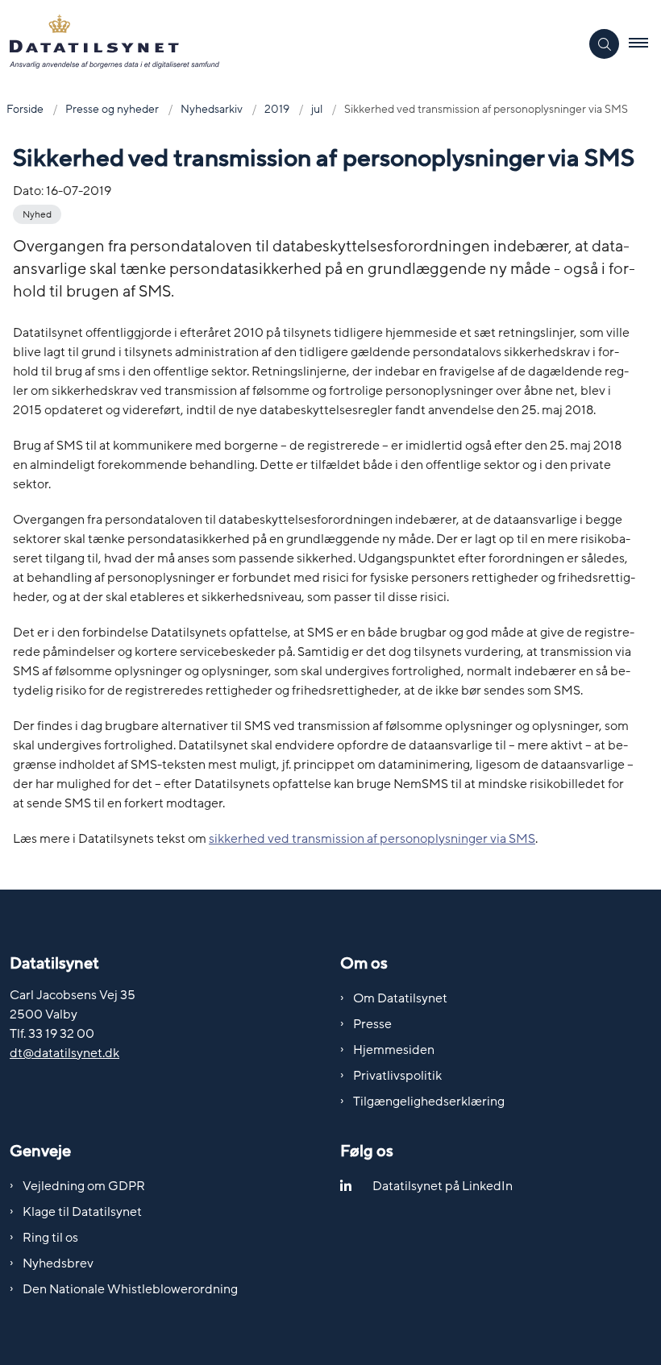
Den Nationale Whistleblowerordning (130, 1289)
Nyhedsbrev (58, 1263)
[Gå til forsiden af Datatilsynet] (283, 44)
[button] (645, 44)
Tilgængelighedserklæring (429, 1101)
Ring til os (50, 1238)
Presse (372, 1024)
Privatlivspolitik (397, 1076)
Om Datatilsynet (400, 998)
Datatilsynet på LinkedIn (442, 1186)
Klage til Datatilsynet (82, 1212)
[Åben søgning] (604, 44)
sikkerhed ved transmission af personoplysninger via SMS (372, 839)
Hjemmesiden (393, 1050)
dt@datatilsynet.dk (64, 1053)
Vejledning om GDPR (84, 1186)
